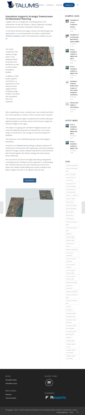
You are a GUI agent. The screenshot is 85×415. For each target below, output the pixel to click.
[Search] (77, 5)
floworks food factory (70, 245)
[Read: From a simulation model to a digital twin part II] (67, 51)
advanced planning (71, 165)
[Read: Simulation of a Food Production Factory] (67, 21)
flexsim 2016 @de (71, 205)
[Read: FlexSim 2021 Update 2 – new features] (67, 104)
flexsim (68, 195)
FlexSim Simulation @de (71, 223)
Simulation (69, 310)
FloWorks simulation (13, 36)
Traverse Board (11, 398)
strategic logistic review (71, 345)
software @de (70, 341)
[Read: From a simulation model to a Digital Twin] (67, 68)
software (68, 337)
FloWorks (20, 145)
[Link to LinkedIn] (77, 412)
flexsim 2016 (69, 202)
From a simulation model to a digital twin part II (73, 54)
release (68, 306)
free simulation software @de (70, 272)
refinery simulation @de (71, 296)
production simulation (69, 287)
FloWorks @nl (70, 240)
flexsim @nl (69, 215)
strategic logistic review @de (71, 351)
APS (67, 174)
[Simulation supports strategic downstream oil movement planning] (83, 207)
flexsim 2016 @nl (71, 208)
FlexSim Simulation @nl (71, 229)
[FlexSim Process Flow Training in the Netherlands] (1, 207)
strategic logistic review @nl (71, 357)
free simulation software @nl (70, 277)
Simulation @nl (70, 316)
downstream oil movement (70, 179)
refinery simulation (71, 291)
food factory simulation (69, 254)
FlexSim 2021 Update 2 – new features (74, 105)
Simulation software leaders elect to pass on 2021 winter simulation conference (74, 88)
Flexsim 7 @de (70, 198)
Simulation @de (71, 313)
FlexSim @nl (69, 218)
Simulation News (11, 380)
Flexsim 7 (75, 195)
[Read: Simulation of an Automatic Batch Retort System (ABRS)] (67, 36)
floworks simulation (72, 249)
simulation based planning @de (71, 327)
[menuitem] (15, 5)
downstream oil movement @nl (70, 191)
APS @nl (73, 174)
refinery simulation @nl (71, 302)
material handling (71, 282)
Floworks (9, 394)
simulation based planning (71, 321)
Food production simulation (71, 260)
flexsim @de (69, 212)
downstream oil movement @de (71, 185)
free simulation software (70, 266)
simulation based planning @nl (71, 333)
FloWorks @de (70, 237)
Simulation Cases (11, 383)
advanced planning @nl (71, 170)
